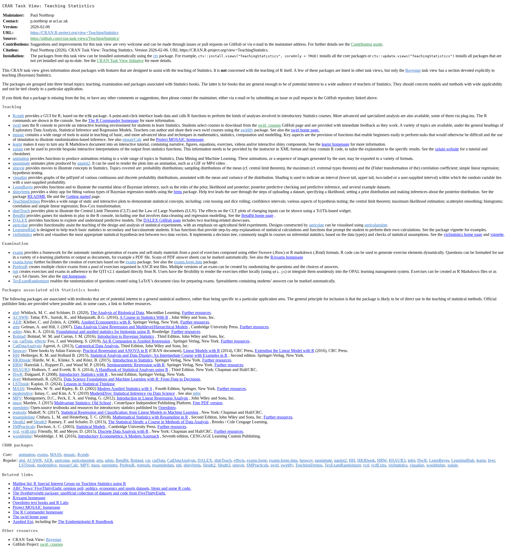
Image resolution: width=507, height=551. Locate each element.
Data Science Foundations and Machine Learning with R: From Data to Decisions (132, 379)
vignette (497, 234)
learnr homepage (335, 144)
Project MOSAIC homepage (180, 139)
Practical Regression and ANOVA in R (115, 350)
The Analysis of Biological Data (117, 312)
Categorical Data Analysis (97, 346)
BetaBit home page (257, 215)
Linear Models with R (201, 350)
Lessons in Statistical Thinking (89, 384)
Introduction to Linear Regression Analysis (152, 398)
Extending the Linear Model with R (284, 350)
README (36, 196)
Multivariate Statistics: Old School (82, 403)
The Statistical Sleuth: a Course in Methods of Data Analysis (158, 422)
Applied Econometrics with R (106, 322)
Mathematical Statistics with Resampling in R (150, 417)
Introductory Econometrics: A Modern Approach (118, 436)
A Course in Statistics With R (144, 317)
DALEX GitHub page (162, 220)
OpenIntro (167, 407)
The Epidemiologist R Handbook (85, 521)
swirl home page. (305, 130)
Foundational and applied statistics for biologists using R (103, 331)
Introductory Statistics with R (83, 374)
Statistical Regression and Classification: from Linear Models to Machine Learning (129, 412)
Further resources (196, 312)
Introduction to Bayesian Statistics (125, 336)
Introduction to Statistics (132, 360)
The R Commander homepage (113, 120)
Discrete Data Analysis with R (123, 431)
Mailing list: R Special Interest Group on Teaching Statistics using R (69, 483)
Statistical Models (90, 426)
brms (178, 191)
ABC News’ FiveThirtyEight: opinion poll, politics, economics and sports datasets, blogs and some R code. (102, 488)
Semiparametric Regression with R (136, 365)
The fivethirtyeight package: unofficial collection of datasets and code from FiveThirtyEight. (89, 493)
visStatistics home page (463, 234)
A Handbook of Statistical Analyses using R (131, 369)
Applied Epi (23, 521)
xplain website (447, 149)
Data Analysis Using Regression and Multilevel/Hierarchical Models (131, 327)
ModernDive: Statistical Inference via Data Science (132, 393)
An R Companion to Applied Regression (136, 341)
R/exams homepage (286, 257)
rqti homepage (74, 276)
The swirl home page (30, 517)
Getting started (78, 196)
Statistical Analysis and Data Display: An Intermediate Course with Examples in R (158, 355)
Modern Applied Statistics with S (124, 388)
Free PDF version (207, 403)
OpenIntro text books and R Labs (40, 502)
